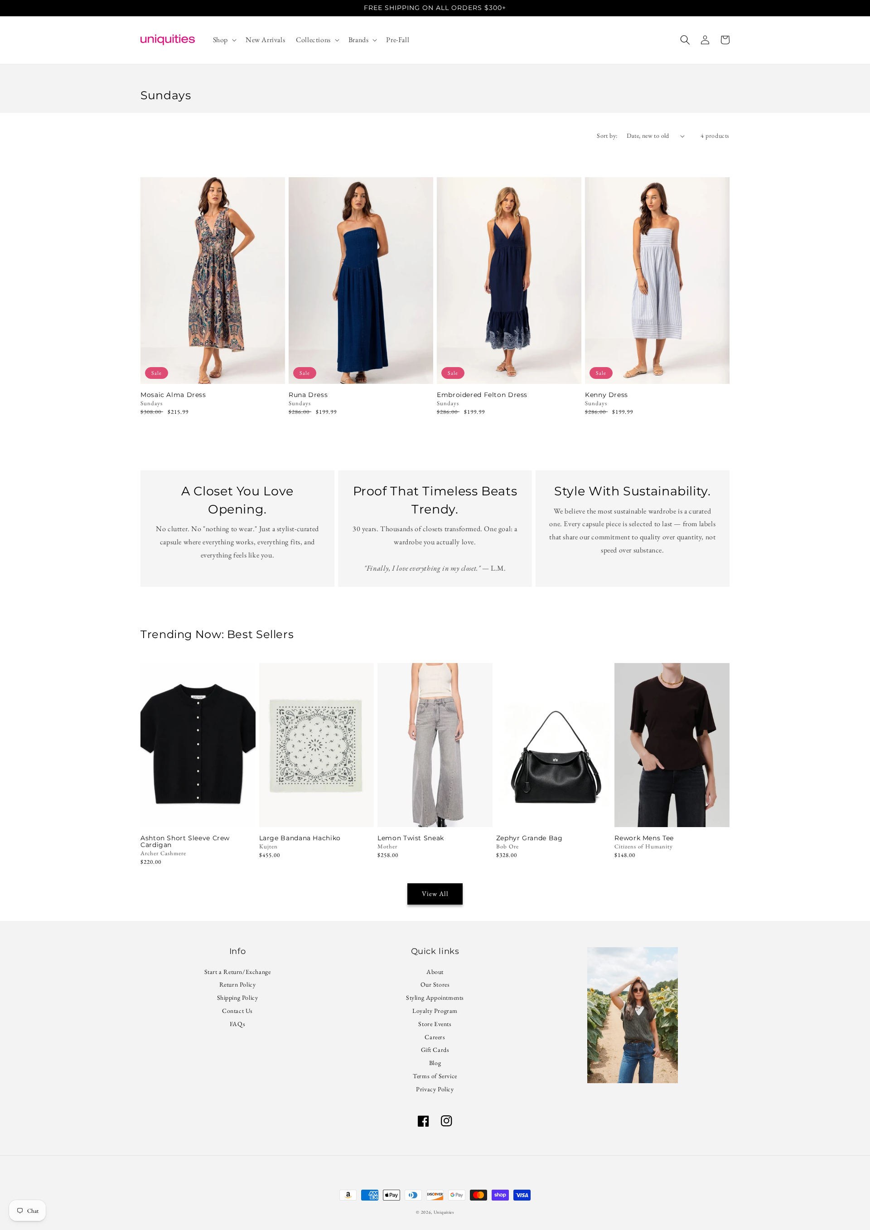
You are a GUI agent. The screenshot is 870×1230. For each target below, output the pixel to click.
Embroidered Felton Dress (482, 395)
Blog (435, 1063)
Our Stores (435, 984)
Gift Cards (435, 1049)
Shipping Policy (237, 997)
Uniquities (444, 1212)
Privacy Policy (435, 1089)
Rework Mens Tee (643, 838)
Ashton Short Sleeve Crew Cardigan (185, 841)
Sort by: (607, 135)
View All (435, 893)
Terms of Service (435, 1076)
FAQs (237, 1024)
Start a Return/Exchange (237, 973)
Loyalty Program (435, 1010)
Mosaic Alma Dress (173, 395)
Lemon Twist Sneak (410, 838)
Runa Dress (308, 395)
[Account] (705, 40)
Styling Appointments (435, 997)
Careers (435, 1037)
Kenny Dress (606, 395)
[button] (224, 40)
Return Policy (237, 984)
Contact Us (237, 1010)
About (435, 973)
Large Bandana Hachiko (300, 838)
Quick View (213, 371)
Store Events (434, 1024)
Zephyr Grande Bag (529, 838)
